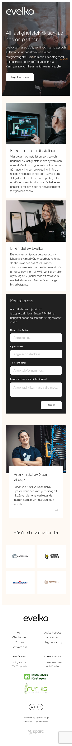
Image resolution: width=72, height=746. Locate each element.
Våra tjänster (19, 637)
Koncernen (52, 637)
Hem (19, 632)
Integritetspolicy (52, 642)
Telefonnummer (18, 363)
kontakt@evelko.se (52, 662)
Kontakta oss (19, 647)
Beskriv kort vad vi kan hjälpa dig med (28, 379)
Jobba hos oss (52, 632)
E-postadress (16, 346)
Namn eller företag (19, 330)
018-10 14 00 (52, 666)
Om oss (19, 642)
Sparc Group (42, 717)
